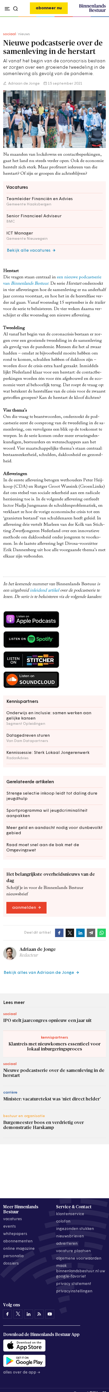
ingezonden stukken (75, 1229)
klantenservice (70, 1214)
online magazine (19, 1249)
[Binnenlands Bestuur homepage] (92, 11)
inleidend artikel (45, 590)
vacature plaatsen (73, 1251)
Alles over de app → (21, 1373)
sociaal (9, 34)
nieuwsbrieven (70, 1236)
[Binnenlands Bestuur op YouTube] (50, 1314)
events (9, 1227)
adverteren (67, 1244)
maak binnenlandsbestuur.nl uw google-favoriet (80, 1271)
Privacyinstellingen (74, 1291)
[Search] (100, 17)
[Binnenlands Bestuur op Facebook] (7, 1314)
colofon (63, 1222)
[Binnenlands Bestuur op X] (18, 1314)
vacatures (12, 1219)
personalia (13, 1256)
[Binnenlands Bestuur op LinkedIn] (28, 1314)
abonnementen (18, 1241)
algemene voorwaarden (78, 1259)
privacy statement (73, 1284)
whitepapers (15, 1234)
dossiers (11, 1264)
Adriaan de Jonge (23, 84)
